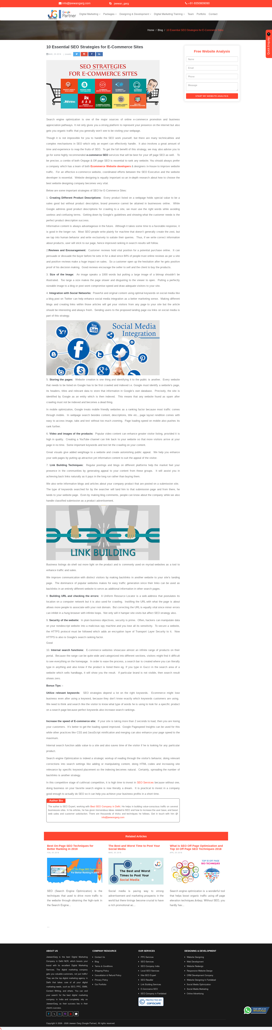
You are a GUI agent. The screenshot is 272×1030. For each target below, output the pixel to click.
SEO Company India (150, 966)
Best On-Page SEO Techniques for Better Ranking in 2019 (70, 847)
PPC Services (147, 956)
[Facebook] (48, 1013)
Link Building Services (151, 984)
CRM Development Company (200, 975)
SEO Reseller (147, 979)
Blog (160, 30)
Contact (213, 14)
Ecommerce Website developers (111, 166)
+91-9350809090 (198, 3)
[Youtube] (70, 1013)
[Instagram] (65, 1013)
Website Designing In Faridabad (201, 979)
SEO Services (145, 782)
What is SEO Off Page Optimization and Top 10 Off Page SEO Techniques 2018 (196, 847)
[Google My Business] (76, 1013)
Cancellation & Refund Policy (108, 975)
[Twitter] (54, 1013)
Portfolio (201, 14)
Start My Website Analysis (212, 96)
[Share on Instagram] (84, 54)
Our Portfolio (100, 984)
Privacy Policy (101, 979)
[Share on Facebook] (91, 54)
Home (150, 30)
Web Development (195, 961)
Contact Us (100, 956)
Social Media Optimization (199, 984)
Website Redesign (195, 966)
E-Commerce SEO (149, 988)
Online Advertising (195, 993)
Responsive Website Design (199, 970)
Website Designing (195, 956)
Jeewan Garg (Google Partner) (83, 1023)
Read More (57, 911)
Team (191, 14)
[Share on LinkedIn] (99, 54)
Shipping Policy (102, 970)
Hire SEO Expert (148, 975)
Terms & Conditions (104, 966)
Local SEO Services (150, 970)
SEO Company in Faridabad (153, 993)
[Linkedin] (59, 1013)
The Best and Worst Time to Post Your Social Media (134, 847)
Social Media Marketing (197, 988)
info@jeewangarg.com (76, 3)
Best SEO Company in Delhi (105, 806)
